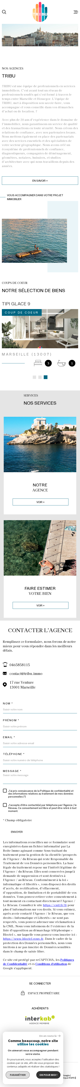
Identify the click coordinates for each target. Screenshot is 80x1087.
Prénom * (11, 713)
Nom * (8, 696)
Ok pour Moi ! (48, 1075)
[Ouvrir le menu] (76, 12)
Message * (12, 764)
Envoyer (17, 824)
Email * (9, 730)
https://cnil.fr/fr (55, 898)
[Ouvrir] (4, 12)
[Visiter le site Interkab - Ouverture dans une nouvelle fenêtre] (40, 1013)
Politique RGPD (67, 1071)
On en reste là (48, 1036)
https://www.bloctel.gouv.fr (23, 932)
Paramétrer (18, 1075)
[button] (34, 370)
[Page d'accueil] (40, 12)
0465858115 (19, 657)
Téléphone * (14, 747)
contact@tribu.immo (25, 666)
